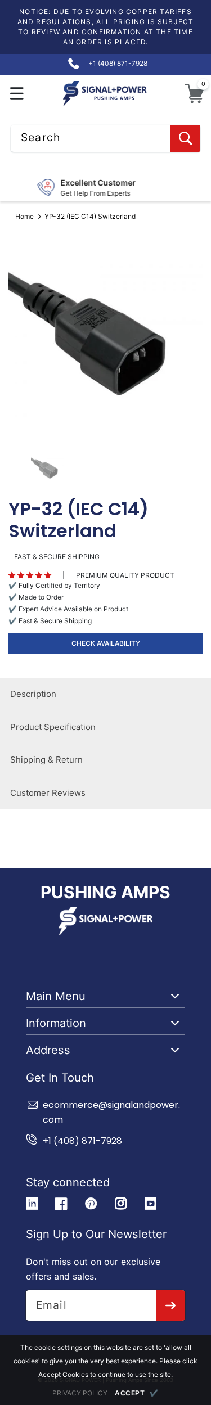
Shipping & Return (46, 759)
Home (24, 216)
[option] (105, 338)
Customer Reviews (48, 792)
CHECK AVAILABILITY (105, 643)
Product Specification (53, 727)
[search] (185, 138)
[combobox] (105, 138)
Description (33, 693)
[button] (17, 94)
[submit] (171, 1305)
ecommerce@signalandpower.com (111, 1112)
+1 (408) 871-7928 (82, 1140)
